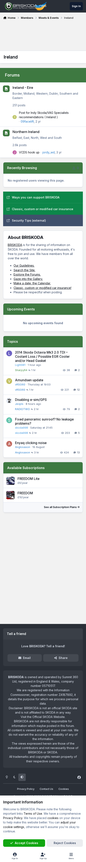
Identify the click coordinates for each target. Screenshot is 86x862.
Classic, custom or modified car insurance (42, 209)
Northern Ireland (26, 132)
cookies (52, 818)
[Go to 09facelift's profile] (15, 117)
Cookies (63, 788)
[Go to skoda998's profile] (9, 420)
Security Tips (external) (29, 220)
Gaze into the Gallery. (28, 279)
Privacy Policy (25, 788)
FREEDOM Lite (28, 479)
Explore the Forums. (27, 274)
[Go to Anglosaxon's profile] (9, 444)
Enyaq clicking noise (31, 443)
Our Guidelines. (24, 265)
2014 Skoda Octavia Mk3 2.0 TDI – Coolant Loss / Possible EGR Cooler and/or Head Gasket (42, 356)
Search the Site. (24, 270)
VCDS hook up (29, 152)
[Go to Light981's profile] (9, 353)
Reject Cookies (65, 843)
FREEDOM (25, 493)
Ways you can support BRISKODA (35, 197)
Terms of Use (33, 813)
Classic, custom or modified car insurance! (42, 288)
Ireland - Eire (23, 87)
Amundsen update (29, 380)
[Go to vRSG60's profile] (9, 381)
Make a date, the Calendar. (32, 283)
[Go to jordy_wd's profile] (15, 152)
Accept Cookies (26, 843)
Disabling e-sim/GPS (31, 400)
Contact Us (46, 788)
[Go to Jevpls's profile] (9, 401)
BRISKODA (15, 245)
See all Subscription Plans (60, 507)
